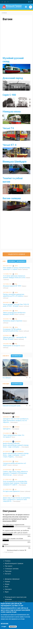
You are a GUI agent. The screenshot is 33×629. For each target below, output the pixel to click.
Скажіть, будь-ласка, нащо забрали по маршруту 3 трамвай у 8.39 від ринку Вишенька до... (15, 473)
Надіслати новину (16, 254)
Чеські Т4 (8, 128)
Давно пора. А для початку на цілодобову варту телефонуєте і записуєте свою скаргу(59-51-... (16, 499)
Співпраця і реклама (11, 568)
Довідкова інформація (12, 579)
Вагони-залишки (12, 198)
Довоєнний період (13, 78)
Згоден (3, 626)
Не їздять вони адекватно (11, 491)
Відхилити (13, 626)
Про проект (8, 566)
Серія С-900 (9, 94)
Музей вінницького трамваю (14, 563)
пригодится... (7, 429)
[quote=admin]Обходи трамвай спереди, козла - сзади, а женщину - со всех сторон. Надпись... (16, 455)
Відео (7, 592)
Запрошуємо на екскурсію (11, 345)
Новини (7, 581)
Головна (4, 13)
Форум (7, 584)
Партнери (8, 571)
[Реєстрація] (31, 1)
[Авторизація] (29, 1)
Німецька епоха (12, 111)
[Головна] (11, 6)
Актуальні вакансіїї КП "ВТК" (12, 286)
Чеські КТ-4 (9, 145)
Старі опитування (8, 552)
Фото (6, 586)
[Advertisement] (16, 40)
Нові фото (8, 589)
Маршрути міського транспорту (15, 602)
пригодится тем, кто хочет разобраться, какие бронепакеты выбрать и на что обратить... (16, 420)
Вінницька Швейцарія (14, 161)
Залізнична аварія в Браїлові (12, 321)
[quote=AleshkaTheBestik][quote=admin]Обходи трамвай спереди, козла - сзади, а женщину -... (16, 445)
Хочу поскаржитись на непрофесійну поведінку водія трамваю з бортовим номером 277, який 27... (15, 483)
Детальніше (4, 623)
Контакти (8, 573)
